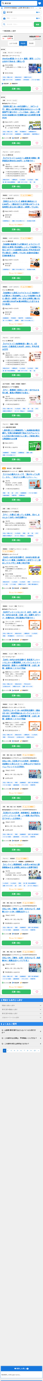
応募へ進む (16, 89)
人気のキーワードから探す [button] (10, 1017)
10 (35, 1050)
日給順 (31, 43)
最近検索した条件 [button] (10, 31)
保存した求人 (21, 1368)
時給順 (23, 43)
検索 (37, 24)
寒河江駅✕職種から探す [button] (10, 1009)
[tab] (21, 1006)
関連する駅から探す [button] (8, 1005)
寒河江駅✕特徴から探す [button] (10, 1013)
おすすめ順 (13, 43)
